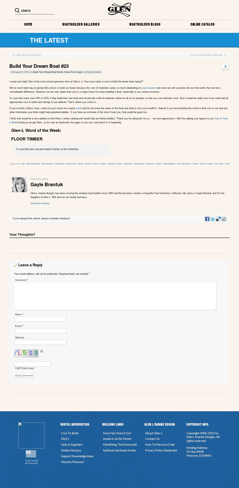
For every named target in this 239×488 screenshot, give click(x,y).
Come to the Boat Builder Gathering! (206, 55)
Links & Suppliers (72, 444)
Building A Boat (115, 164)
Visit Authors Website (39, 203)
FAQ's (65, 438)
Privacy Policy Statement (161, 450)
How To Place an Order (160, 444)
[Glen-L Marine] (119, 10)
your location (149, 87)
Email (158, 164)
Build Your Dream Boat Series (48, 72)
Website (19, 337)
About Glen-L (153, 433)
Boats (80, 164)
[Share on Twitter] (212, 220)
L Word (195, 164)
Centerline (127, 164)
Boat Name (60, 164)
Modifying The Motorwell (120, 444)
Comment (21, 280)
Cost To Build (69, 433)
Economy (150, 164)
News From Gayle (73, 72)
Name (19, 314)
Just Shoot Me (183, 164)
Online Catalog (206, 164)
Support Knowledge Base (77, 456)
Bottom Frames (91, 164)
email (79, 108)
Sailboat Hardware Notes (119, 450)
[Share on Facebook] (207, 220)
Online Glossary (71, 450)
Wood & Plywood (72, 462)
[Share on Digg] (223, 220)
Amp (23, 164)
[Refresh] (42, 350)
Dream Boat (139, 164)
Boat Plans (71, 164)
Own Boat (219, 164)
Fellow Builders (169, 164)
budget (103, 164)
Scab (227, 164)
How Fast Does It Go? (117, 433)
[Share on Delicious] (218, 220)
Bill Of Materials (33, 164)
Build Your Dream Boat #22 (29, 55)
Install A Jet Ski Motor (117, 438)
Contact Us (152, 438)
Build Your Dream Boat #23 (39, 65)
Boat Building (47, 164)
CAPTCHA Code (24, 368)
